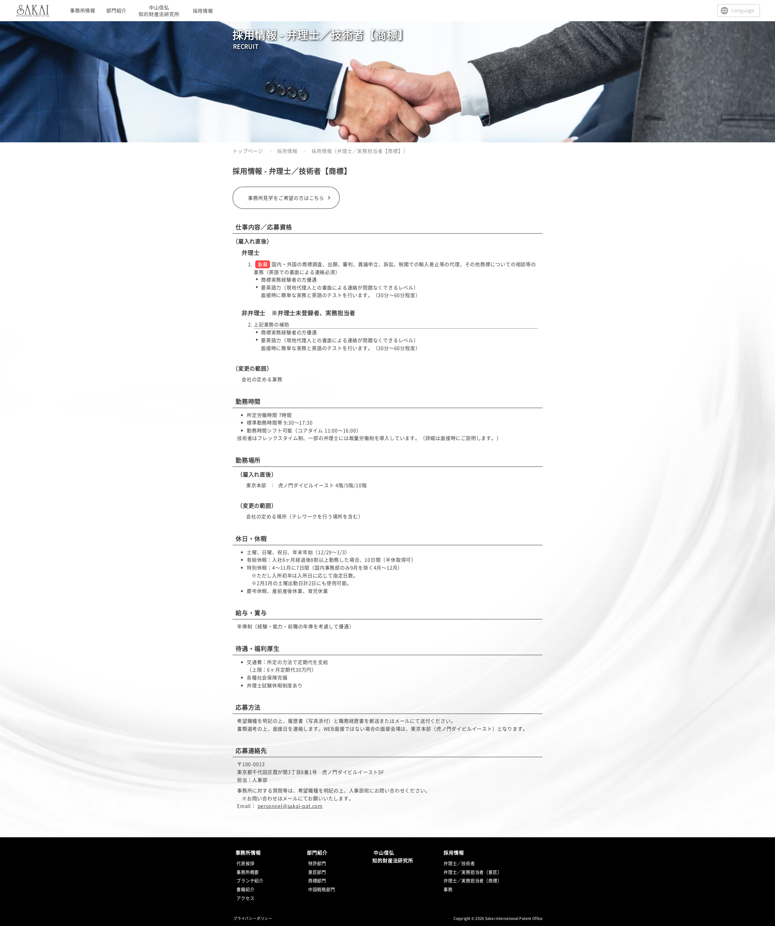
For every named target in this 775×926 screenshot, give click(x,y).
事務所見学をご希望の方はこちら (286, 197)
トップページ (247, 150)
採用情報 (287, 150)
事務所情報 (82, 10)
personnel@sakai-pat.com (290, 805)
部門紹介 (116, 10)
